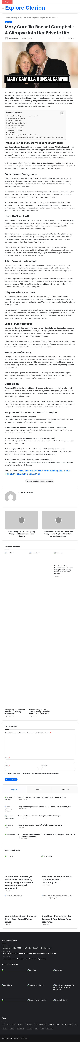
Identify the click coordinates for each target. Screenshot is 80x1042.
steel (36, 1028)
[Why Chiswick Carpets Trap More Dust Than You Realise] (14, 1006)
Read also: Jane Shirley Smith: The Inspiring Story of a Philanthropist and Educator (36, 137)
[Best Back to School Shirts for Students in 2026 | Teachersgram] (58, 864)
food (57, 1024)
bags (8, 1024)
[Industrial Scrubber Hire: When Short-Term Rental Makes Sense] (22, 904)
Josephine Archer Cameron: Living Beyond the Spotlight (39, 816)
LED (76, 1024)
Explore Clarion (13, 38)
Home (8, 18)
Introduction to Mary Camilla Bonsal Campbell (22, 116)
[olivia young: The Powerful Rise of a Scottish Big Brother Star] (15, 630)
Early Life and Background (16, 118)
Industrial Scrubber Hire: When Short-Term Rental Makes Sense (21, 919)
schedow (29, 1028)
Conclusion (11, 132)
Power (12, 1028)
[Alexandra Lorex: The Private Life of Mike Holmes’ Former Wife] (10, 828)
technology (50, 1028)
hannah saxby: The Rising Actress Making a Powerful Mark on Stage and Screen (39, 712)
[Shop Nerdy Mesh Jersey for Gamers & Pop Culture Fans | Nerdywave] (58, 904)
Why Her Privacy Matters (16, 125)
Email (7, 766)
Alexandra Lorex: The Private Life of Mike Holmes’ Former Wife (41, 825)
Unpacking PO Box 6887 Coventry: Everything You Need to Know (42, 797)
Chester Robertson (40, 1024)
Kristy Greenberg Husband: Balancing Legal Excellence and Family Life (44, 807)
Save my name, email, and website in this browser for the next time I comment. (33, 773)
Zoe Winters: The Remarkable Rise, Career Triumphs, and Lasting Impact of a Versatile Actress (63, 570)
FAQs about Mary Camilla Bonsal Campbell (22, 135)
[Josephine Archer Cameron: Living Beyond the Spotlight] (10, 819)
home (70, 1024)
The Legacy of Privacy (15, 130)
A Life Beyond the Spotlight (17, 123)
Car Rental (29, 1024)
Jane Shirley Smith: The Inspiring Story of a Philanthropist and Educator (37, 472)
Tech (42, 1028)
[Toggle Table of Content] (61, 113)
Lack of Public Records (15, 128)
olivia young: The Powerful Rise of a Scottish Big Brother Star (15, 712)
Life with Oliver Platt (14, 120)
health (64, 1024)
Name (7, 758)
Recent (38, 790)
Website (44, 766)
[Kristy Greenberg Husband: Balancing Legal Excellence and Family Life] (10, 809)
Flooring (51, 1024)
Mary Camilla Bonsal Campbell (40, 481)
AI (3, 1024)
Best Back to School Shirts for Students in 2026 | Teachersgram (56, 879)
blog (13, 1024)
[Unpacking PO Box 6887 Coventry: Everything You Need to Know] (10, 800)
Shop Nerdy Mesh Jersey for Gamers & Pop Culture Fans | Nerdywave (56, 919)
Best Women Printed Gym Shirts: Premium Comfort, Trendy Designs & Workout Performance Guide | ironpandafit (19, 882)
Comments (65, 790)
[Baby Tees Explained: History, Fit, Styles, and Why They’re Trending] (40, 976)
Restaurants (20, 1028)
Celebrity (14, 18)
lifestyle (5, 1028)
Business (20, 1024)
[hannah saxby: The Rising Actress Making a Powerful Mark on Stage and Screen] (40, 630)
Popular (14, 790)
